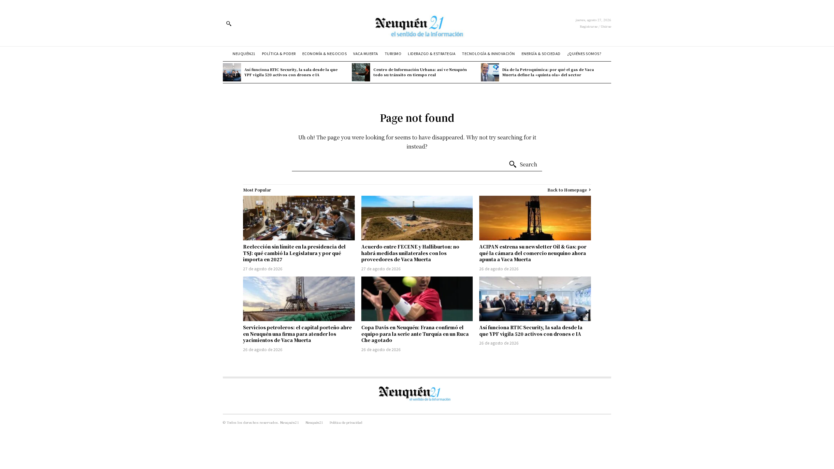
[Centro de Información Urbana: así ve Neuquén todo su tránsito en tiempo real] (361, 72)
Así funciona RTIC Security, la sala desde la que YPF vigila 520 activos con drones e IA (291, 72)
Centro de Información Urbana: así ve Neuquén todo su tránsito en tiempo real (420, 72)
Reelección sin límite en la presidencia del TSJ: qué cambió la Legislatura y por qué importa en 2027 (294, 253)
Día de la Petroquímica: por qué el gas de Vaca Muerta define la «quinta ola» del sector (548, 72)
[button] (229, 23)
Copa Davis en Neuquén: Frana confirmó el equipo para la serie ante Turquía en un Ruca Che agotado (415, 333)
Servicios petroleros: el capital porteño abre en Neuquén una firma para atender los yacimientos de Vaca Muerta (297, 333)
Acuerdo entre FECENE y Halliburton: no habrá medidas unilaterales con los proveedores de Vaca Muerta (410, 253)
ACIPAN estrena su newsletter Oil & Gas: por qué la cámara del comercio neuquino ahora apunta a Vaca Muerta (532, 253)
